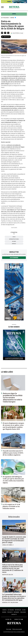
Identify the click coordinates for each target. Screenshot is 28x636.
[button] (2, 33)
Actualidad (5, 17)
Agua (12, 17)
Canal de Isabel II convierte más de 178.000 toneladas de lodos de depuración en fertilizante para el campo (14, 539)
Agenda (4, 612)
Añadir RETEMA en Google (17, 33)
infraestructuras (14, 239)
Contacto (14, 614)
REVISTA (5, 609)
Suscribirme (14, 257)
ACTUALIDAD (11, 609)
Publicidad (23, 612)
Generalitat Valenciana (10, 602)
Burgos (14, 243)
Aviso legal (8, 629)
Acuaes (14, 241)
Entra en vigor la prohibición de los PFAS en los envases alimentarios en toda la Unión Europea (12, 397)
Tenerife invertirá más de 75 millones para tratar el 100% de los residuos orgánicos (13, 453)
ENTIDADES (16, 612)
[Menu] (2, 7)
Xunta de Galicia (7, 574)
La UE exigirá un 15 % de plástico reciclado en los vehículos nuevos (11, 506)
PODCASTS (10, 612)
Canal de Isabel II (7, 545)
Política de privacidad (17, 629)
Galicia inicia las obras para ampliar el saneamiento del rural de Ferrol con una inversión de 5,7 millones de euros (12, 568)
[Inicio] (14, 7)
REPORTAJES (18, 609)
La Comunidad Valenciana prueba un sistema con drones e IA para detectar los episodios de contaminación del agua (14, 597)
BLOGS (23, 609)
